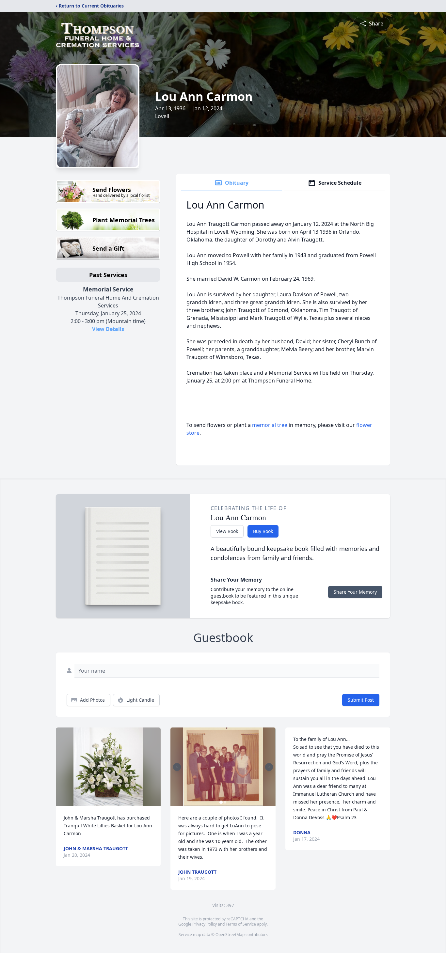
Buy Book (263, 531)
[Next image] (269, 767)
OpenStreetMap (230, 934)
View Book (227, 531)
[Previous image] (177, 767)
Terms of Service (241, 924)
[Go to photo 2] (225, 802)
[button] (108, 766)
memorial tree (269, 425)
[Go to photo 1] (221, 802)
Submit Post (361, 700)
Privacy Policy (204, 924)
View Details (108, 329)
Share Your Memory (355, 592)
